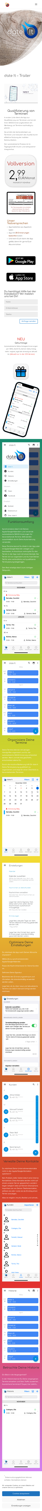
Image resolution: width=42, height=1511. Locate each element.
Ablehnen (21, 1500)
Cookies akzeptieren (21, 1494)
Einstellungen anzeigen (21, 1506)
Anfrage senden (29, 321)
